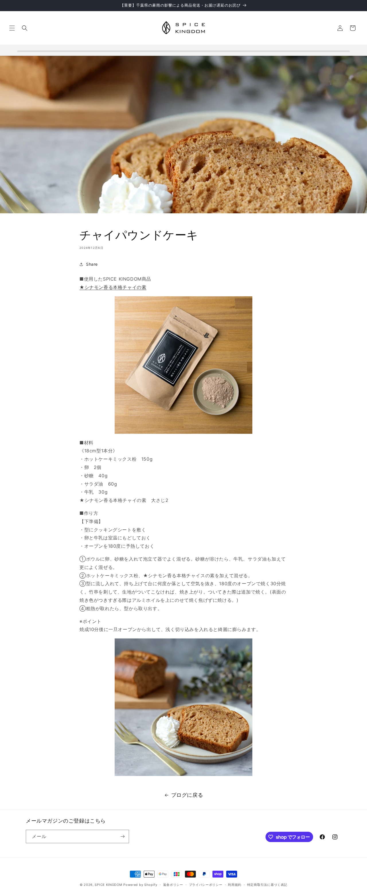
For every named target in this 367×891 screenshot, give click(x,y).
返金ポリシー (173, 885)
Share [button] (92, 264)
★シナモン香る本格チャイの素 (112, 287)
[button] (12, 28)
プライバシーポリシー (205, 885)
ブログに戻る (187, 795)
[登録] (122, 836)
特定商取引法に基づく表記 (267, 885)
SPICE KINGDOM (108, 885)
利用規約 (234, 885)
